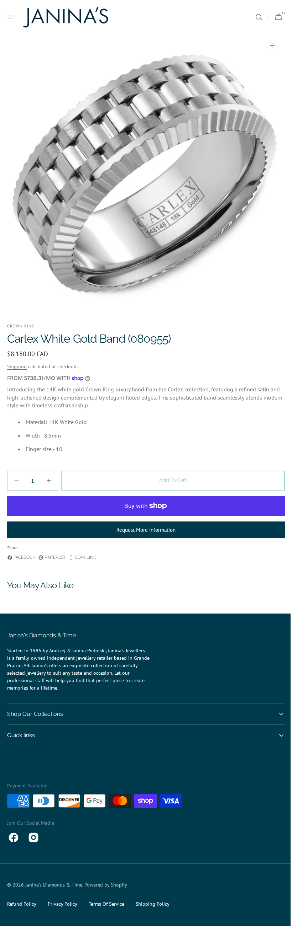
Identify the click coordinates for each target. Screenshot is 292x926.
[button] (11, 17)
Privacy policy (62, 904)
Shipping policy (153, 904)
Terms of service (106, 904)
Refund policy (21, 904)
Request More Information (143, 529)
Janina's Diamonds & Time (53, 885)
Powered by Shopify (105, 885)
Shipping (17, 366)
